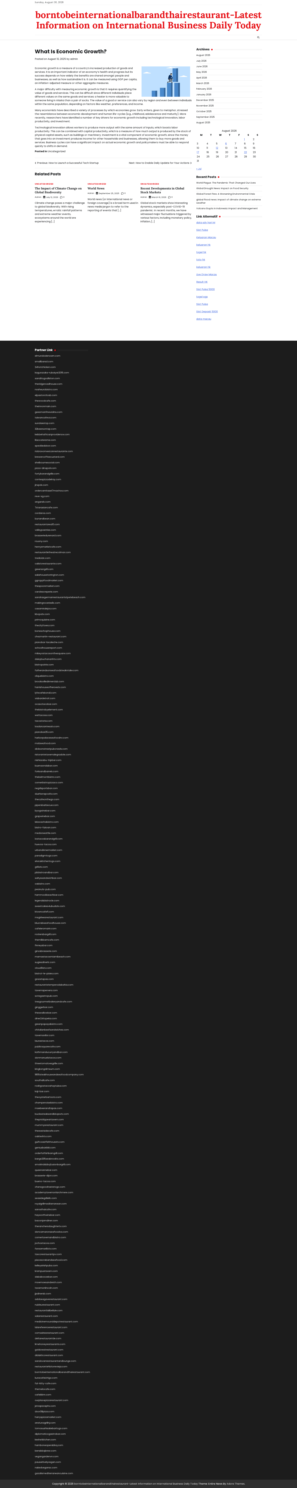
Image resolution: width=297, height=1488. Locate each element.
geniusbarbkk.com (45, 1147)
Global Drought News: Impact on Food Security (222, 188)
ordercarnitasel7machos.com (52, 490)
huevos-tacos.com (46, 844)
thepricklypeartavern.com (49, 1119)
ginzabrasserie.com (46, 951)
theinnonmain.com (45, 406)
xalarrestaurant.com (46, 1316)
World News (96, 188)
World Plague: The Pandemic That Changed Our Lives (226, 182)
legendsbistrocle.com (47, 900)
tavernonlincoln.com (46, 1287)
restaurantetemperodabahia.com (54, 984)
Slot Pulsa (202, 230)
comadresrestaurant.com (49, 1332)
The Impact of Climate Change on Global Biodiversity (58, 190)
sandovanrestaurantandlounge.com (55, 1361)
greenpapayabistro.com (48, 1024)
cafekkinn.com (43, 1394)
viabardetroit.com (45, 698)
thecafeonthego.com (47, 799)
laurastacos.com (44, 1040)
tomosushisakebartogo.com (51, 1428)
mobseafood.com (45, 743)
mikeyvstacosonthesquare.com (53, 653)
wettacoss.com (44, 715)
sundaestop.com (44, 423)
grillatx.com (41, 866)
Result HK (202, 282)
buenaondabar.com (46, 765)
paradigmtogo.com (46, 855)
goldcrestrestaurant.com (49, 1349)
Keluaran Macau (206, 237)
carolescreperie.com (46, 591)
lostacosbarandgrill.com (48, 838)
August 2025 (203, 122)
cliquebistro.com (44, 675)
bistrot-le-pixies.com (46, 973)
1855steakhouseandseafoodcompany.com (59, 1074)
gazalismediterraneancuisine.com (54, 1473)
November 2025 (205, 105)
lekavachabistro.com (47, 821)
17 (198, 152)
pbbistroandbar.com (46, 872)
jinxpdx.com (41, 485)
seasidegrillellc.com (46, 1198)
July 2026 (201, 60)
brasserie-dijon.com (46, 1175)
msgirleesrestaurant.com (49, 917)
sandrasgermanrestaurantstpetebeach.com (60, 597)
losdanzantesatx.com (47, 726)
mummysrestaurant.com (49, 1125)
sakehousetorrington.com (49, 574)
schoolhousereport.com (48, 647)
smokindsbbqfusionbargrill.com (53, 1164)
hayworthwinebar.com (47, 1215)
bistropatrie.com (44, 664)
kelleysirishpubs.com (46, 1265)
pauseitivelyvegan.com (48, 1462)
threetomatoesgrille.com (49, 1063)
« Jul (198, 169)
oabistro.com (42, 883)
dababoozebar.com (46, 1276)
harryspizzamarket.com (48, 1417)
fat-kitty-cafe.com (45, 1383)
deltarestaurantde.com (48, 1338)
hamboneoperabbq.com (49, 1445)
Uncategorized (56, 151)
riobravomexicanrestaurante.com (54, 451)
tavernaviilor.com (44, 1035)
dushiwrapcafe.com (46, 793)
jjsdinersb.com (43, 1293)
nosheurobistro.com (46, 389)
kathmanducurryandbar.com (51, 1052)
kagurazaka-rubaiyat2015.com (52, 372)
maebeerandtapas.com (48, 1108)
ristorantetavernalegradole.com (53, 754)
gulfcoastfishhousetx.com (50, 1141)
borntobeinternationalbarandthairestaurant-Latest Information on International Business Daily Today (148, 20)
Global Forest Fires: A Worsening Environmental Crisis (225, 193)
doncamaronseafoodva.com (51, 1231)
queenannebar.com (46, 1170)
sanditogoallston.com (47, 378)
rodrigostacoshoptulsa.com (51, 1085)
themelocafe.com (45, 1389)
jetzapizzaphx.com (45, 1406)
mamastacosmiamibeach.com (53, 956)
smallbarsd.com (44, 361)
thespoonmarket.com (47, 586)
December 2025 (205, 100)
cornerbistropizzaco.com (49, 782)
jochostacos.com (45, 1243)
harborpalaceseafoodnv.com (51, 737)
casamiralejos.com (45, 608)
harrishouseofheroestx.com (50, 687)
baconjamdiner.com (46, 1220)
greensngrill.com (44, 569)
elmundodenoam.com (47, 355)
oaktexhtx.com (43, 1136)
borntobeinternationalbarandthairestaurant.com (62, 1372)
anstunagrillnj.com (45, 1422)
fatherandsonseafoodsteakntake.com (56, 670)
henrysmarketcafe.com (48, 546)
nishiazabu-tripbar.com (48, 760)
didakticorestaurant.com (49, 1355)
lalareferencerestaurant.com (51, 1327)
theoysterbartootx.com (48, 1097)
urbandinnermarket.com (48, 850)
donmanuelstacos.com (48, 1057)
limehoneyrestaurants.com (50, 1344)
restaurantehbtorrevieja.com (51, 1366)
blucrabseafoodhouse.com (50, 923)
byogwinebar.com (45, 810)
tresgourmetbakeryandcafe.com (53, 1001)
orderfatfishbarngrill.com (49, 1153)
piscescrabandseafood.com (51, 1260)
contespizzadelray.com (48, 479)
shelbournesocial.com (47, 462)
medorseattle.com (45, 833)
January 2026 (203, 94)
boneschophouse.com (47, 631)
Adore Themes (236, 1484)
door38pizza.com (44, 1411)
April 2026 (201, 77)
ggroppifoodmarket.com (49, 580)
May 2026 (201, 72)
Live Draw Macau (206, 274)
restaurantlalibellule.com (48, 1310)
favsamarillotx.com (46, 1248)
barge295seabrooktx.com (49, 1158)
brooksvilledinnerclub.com (49, 681)
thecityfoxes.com (44, 625)
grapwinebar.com (45, 816)
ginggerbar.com (44, 1007)
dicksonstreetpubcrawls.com (51, 748)
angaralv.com (43, 501)
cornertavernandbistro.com (50, 1237)
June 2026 (202, 66)
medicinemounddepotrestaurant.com (56, 1321)
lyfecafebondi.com (45, 692)
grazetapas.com (44, 979)
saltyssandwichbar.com (48, 878)
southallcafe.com (45, 1080)
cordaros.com (43, 513)
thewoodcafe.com (45, 400)
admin (74, 59)
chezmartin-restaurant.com (50, 636)
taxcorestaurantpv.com (48, 1254)
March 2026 (202, 83)
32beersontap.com (45, 428)
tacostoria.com (43, 720)
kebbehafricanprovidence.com (52, 434)
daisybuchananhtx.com (48, 659)
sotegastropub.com (46, 995)
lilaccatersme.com (45, 440)
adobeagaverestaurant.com (51, 1299)
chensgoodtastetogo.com (50, 1186)
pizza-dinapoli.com (45, 468)
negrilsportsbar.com (46, 788)
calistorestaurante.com (48, 563)
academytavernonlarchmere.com (54, 1192)
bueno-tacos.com (45, 1181)
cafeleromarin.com (45, 928)
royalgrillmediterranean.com (51, 1203)
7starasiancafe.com (46, 507)
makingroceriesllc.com (47, 602)
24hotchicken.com (45, 367)
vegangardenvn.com (46, 1456)
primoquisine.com (45, 619)
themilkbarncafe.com (47, 939)
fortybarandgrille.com (47, 473)
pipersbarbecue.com (46, 805)
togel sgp (202, 296)
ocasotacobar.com (46, 704)
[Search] (258, 37)
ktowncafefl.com (44, 911)
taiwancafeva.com (45, 417)
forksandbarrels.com (46, 771)
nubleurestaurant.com (47, 1304)
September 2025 (205, 117)
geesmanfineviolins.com (48, 412)
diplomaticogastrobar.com (50, 1433)
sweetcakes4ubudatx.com (50, 906)
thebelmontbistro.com (47, 777)
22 (245, 152)
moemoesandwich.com (48, 1282)
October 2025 (204, 111)
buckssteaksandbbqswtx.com (52, 1113)
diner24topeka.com (46, 1018)
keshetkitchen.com (45, 1439)
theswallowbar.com (46, 1012)
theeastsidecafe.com (47, 1130)
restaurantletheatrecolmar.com (53, 552)
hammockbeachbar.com (49, 894)
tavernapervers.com (46, 990)
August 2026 (203, 55)
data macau (203, 319)
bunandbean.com (45, 518)
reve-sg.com (42, 496)
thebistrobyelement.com (49, 709)
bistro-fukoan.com (45, 827)
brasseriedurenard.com (48, 535)
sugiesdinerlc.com (45, 962)
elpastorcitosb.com (46, 395)
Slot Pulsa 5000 (205, 289)
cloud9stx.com (43, 967)
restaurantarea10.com (47, 524)
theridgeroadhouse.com (48, 383)
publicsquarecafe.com (47, 1046)
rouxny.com (41, 541)
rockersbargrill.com (45, 934)
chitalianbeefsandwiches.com (52, 1029)
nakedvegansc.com (46, 1467)
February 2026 (204, 88)
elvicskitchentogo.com (47, 861)
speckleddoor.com (45, 445)
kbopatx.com (42, 614)
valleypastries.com (45, 529)
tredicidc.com (42, 558)
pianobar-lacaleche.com (49, 642)
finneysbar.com (43, 945)
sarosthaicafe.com (45, 1209)
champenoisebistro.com (49, 1102)
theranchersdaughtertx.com (51, 1226)
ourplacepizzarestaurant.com (51, 1400)
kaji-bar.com (42, 1091)
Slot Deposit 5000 (207, 311)
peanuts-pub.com (45, 889)
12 (217, 148)
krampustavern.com (46, 1271)
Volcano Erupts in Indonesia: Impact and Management (227, 208)
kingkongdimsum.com (47, 1069)
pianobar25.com (44, 732)
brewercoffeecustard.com (50, 456)
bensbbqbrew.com (45, 1450)
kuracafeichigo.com (46, 1377)
